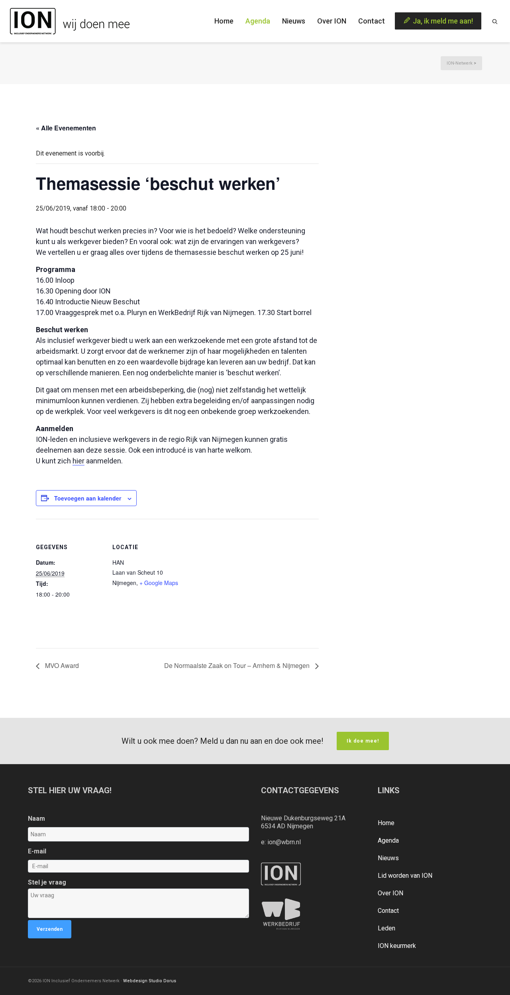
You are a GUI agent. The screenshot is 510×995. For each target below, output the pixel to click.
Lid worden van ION (405, 875)
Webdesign (135, 980)
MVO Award (61, 665)
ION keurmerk (397, 946)
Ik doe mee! (363, 741)
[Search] (495, 21)
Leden (386, 928)
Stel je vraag (47, 882)
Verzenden (50, 929)
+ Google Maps (158, 583)
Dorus (169, 980)
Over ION (390, 893)
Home (386, 823)
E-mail (37, 851)
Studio (155, 980)
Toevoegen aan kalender (87, 498)
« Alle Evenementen (66, 127)
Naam (36, 818)
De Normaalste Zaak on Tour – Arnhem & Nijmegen (237, 665)
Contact (388, 910)
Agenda (388, 840)
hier (78, 461)
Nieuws (388, 858)
